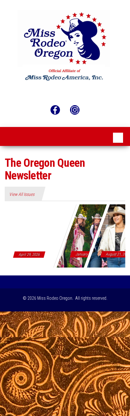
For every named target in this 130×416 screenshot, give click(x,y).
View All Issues (21, 194)
